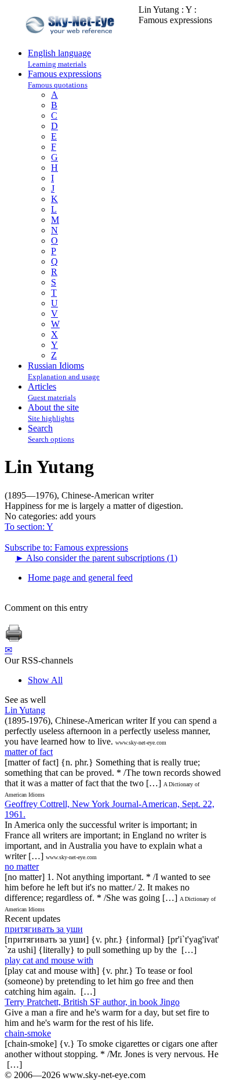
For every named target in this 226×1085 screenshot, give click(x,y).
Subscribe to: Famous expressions (66, 547)
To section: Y (29, 526)
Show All (45, 680)
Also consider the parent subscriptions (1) (96, 558)
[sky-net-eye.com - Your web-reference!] (71, 42)
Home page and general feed (80, 577)
